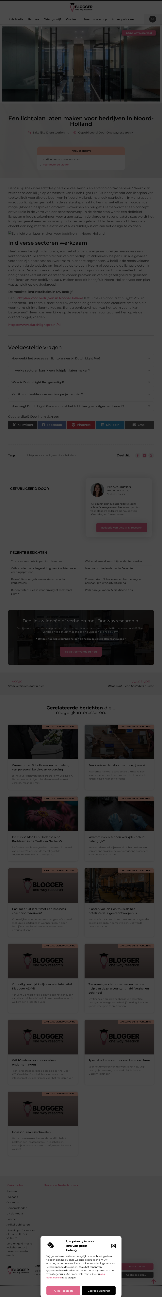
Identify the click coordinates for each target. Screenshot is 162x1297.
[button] (114, 1246)
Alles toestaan (63, 1290)
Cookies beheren (99, 1290)
